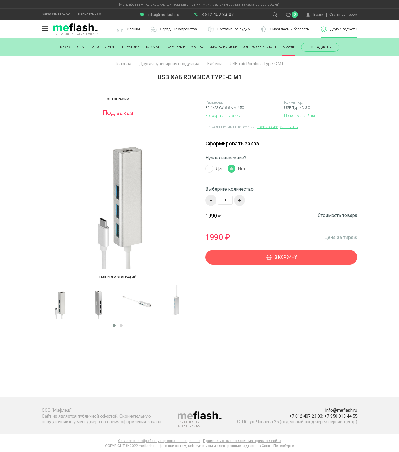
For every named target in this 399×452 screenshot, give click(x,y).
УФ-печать (289, 127)
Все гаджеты (320, 47)
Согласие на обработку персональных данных (159, 441)
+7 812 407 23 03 (305, 416)
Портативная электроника (76, 33)
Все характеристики (223, 115)
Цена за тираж (340, 237)
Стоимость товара (337, 215)
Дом (81, 47)
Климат (152, 47)
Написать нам (89, 14)
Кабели (288, 47)
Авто (95, 47)
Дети (109, 47)
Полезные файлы (299, 115)
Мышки (197, 47)
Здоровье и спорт (260, 47)
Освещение (175, 47)
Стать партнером (343, 14)
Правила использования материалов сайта (242, 441)
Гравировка (267, 127)
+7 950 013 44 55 (340, 416)
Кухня (65, 47)
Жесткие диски (223, 47)
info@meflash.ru (163, 14)
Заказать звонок (56, 14)
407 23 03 (218, 14)
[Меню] (45, 28)
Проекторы (130, 47)
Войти (318, 14)
